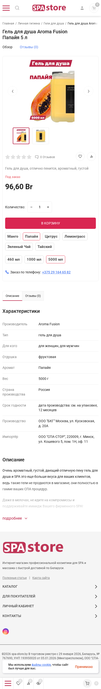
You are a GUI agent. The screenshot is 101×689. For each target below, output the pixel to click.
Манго (12, 236)
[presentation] (12, 91)
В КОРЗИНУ (50, 223)
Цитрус (51, 236)
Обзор (7, 47)
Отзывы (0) (29, 47)
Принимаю (84, 667)
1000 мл (34, 259)
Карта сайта (41, 578)
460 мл (13, 259)
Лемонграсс (74, 236)
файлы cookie (41, 664)
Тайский (45, 247)
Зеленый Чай (19, 247)
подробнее (12, 518)
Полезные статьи (14, 578)
